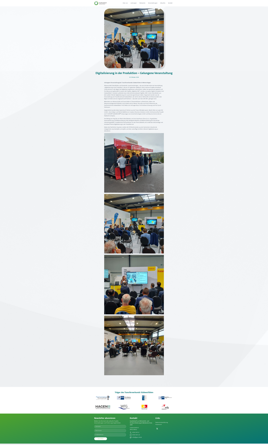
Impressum (158, 424)
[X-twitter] (157, 428)
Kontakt (170, 3)
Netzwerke (142, 3)
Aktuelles (162, 3)
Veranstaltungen (152, 3)
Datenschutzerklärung (161, 422)
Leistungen (134, 3)
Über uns (125, 3)
